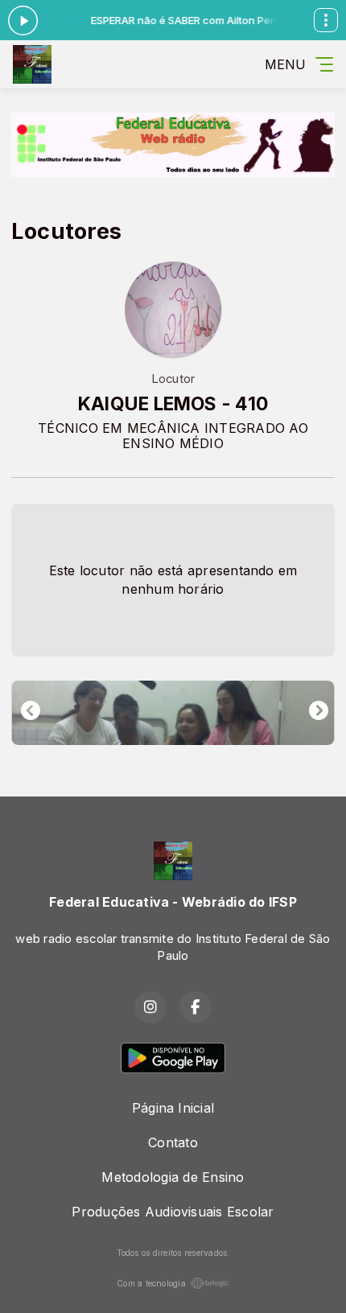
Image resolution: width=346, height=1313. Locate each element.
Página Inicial (173, 1108)
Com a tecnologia (151, 1283)
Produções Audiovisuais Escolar (173, 1212)
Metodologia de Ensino (172, 1177)
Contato (173, 1142)
